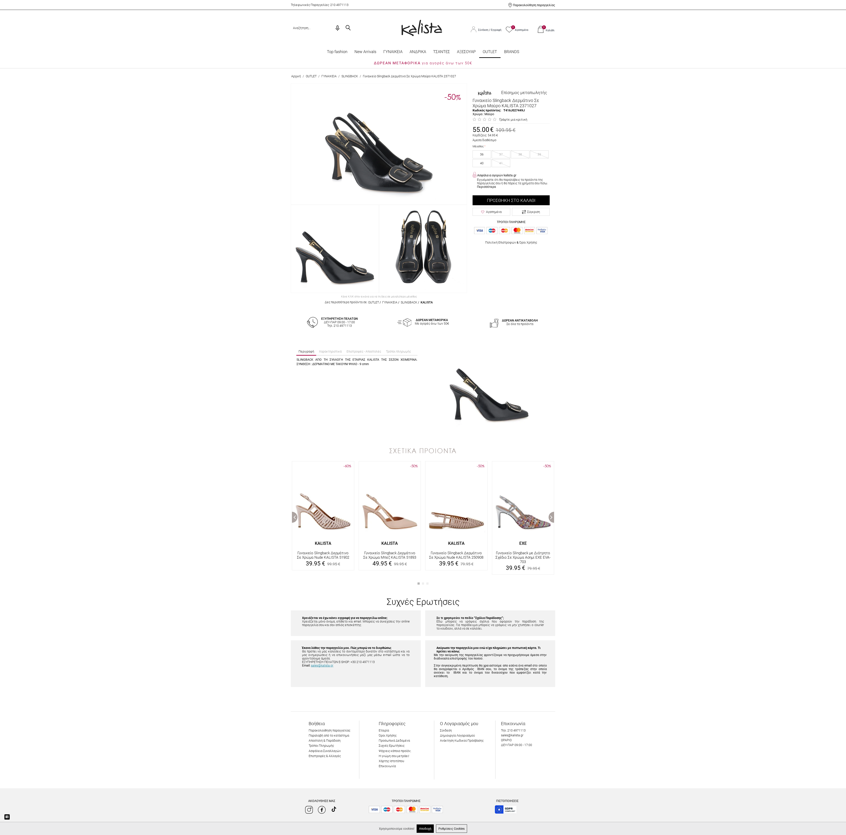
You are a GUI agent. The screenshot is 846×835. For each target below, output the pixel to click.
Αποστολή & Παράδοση (325, 740)
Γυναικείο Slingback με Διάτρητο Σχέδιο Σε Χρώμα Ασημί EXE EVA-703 (523, 557)
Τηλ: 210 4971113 (513, 730)
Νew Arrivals (365, 51)
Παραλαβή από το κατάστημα (329, 735)
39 (539, 154)
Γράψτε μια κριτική (513, 120)
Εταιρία (384, 730)
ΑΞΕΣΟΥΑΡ (466, 51)
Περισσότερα (486, 186)
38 (520, 154)
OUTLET (490, 51)
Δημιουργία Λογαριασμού (457, 735)
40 (482, 163)
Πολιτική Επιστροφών (500, 242)
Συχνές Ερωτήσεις (391, 745)
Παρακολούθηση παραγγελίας (534, 5)
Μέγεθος (478, 146)
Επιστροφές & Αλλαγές (325, 756)
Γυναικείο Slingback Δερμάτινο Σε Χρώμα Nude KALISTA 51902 (323, 555)
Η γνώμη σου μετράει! (394, 756)
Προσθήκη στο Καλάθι (511, 200)
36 (482, 154)
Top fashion (337, 51)
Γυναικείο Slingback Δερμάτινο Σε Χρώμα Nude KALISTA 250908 (456, 555)
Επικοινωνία (387, 766)
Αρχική (296, 76)
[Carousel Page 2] (423, 583)
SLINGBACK (349, 76)
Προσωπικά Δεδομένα (394, 740)
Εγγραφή (496, 29)
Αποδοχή (425, 828)
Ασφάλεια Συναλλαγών (325, 751)
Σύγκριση (533, 212)
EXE (523, 543)
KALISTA (427, 302)
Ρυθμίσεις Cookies (451, 828)
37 (501, 154)
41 (501, 163)
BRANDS (511, 51)
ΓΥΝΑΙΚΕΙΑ (393, 51)
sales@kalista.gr (322, 665)
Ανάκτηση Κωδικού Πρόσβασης (462, 740)
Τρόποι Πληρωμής (321, 745)
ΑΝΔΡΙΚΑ (418, 51)
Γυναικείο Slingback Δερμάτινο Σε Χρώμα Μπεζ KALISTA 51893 (389, 555)
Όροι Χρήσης (528, 242)
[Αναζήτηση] (348, 28)
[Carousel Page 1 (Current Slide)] (418, 583)
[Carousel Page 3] (427, 583)
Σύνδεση (483, 29)
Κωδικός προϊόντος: (487, 110)
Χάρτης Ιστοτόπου (391, 761)
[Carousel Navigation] (423, 459)
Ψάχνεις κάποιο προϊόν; (395, 751)
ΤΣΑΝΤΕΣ (441, 51)
